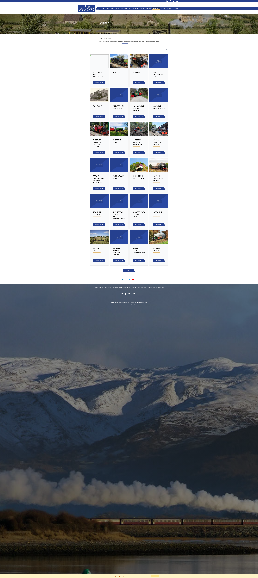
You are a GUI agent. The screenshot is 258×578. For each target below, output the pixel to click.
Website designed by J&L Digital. (129, 303)
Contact (176, 8)
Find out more (99, 82)
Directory (156, 8)
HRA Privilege (109, 8)
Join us (163, 8)
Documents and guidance (136, 8)
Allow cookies (155, 576)
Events (169, 8)
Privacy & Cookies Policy (141, 302)
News (117, 8)
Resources (124, 8)
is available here (125, 43)
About (102, 8)
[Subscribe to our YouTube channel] (177, 1)
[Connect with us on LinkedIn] (167, 1)
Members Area (82, 1)
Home (152, 22)
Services (148, 8)
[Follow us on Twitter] (173, 1)
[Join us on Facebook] (170, 1)
